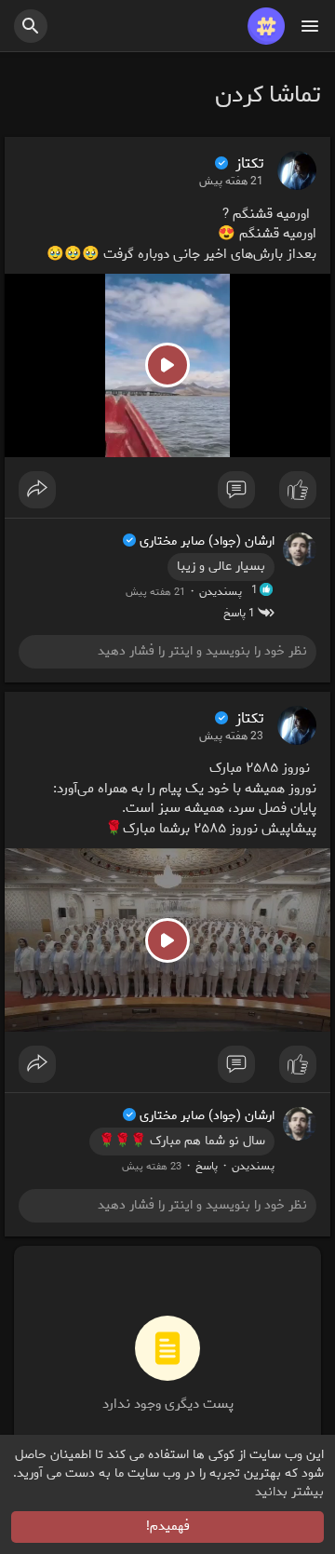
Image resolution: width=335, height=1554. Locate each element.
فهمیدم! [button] (168, 1526)
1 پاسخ (240, 613)
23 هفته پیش (231, 736)
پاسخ (206, 1166)
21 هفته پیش (231, 181)
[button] (30, 26)
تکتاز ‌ (247, 164)
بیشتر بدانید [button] (289, 1492)
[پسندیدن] (167, 494)
